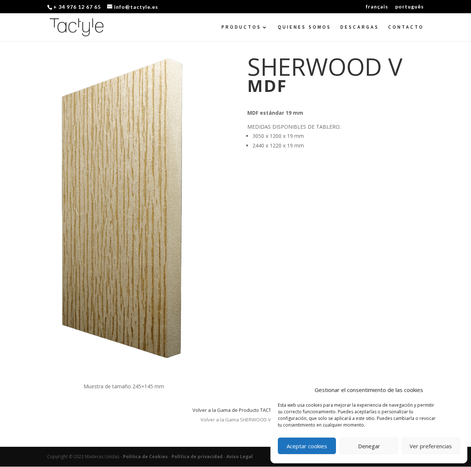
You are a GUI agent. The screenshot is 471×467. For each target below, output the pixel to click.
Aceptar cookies (307, 446)
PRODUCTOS (241, 27)
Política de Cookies (145, 456)
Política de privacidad (197, 456)
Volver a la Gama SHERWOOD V (236, 419)
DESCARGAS (359, 27)
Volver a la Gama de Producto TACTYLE (235, 410)
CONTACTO (406, 27)
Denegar (369, 446)
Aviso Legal (239, 456)
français (377, 7)
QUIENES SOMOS (304, 27)
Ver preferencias (431, 446)
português (409, 7)
